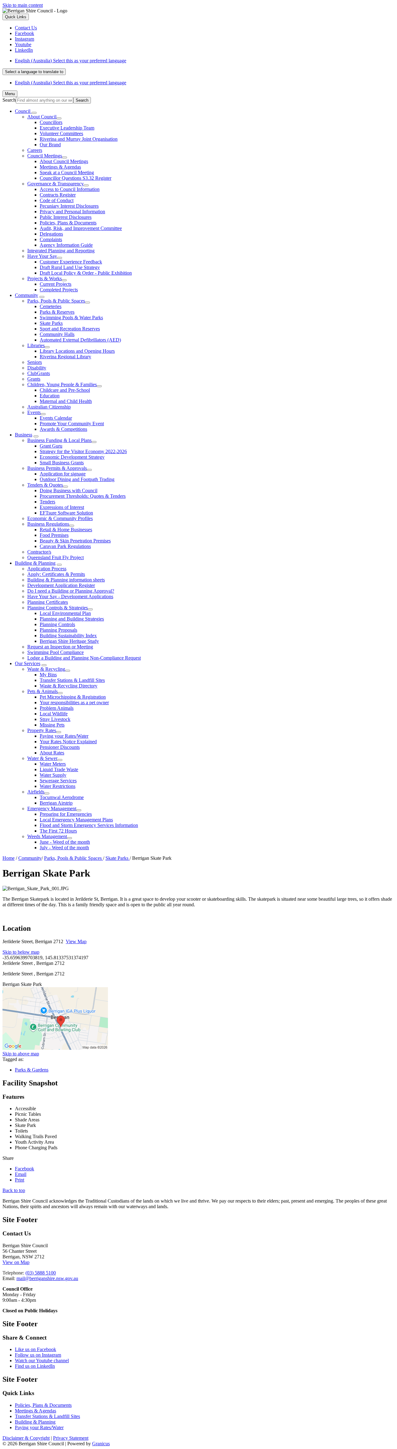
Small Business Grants (62, 462)
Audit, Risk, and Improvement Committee (81, 228)
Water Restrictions (57, 786)
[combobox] (34, 71)
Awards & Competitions (63, 429)
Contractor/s (39, 551)
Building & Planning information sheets (66, 579)
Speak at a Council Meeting (67, 172)
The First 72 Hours (58, 830)
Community (26, 295)
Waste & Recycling (46, 669)
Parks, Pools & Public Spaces (56, 300)
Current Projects (55, 284)
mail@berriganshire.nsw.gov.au (47, 1278)
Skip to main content (22, 5)
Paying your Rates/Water (64, 736)
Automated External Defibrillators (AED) (80, 339)
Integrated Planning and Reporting (61, 250)
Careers (34, 150)
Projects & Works (44, 278)
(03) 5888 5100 (40, 1272)
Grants (33, 379)
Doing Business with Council (68, 490)
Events (34, 412)
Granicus (101, 1443)
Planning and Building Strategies (72, 618)
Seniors (34, 362)
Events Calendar (56, 418)
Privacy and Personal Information (72, 211)
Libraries (36, 345)
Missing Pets (52, 724)
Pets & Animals (42, 691)
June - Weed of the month (65, 842)
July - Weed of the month (64, 847)
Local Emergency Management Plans (76, 819)
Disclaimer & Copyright (26, 1438)
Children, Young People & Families (62, 384)
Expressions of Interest (62, 507)
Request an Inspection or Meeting (60, 646)
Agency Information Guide (66, 245)
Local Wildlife (54, 713)
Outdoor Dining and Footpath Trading (77, 479)
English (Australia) (70, 60)
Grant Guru (51, 445)
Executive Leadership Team (67, 127)
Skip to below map (20, 952)
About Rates (52, 752)
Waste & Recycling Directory (68, 685)
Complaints (51, 239)
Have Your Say (42, 256)
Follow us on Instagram (38, 1355)
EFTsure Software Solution (66, 512)
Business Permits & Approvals (57, 468)
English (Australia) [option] (70, 82)
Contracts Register (58, 194)
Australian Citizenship (49, 406)
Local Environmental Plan (65, 613)
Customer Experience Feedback (71, 261)
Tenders (47, 501)
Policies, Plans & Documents (68, 222)
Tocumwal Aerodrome (62, 797)
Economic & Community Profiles (60, 518)
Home (8, 858)
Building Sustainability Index (68, 635)
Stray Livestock (55, 719)
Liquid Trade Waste (59, 769)
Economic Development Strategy (72, 457)
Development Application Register (61, 585)
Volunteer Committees (61, 133)
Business (23, 434)
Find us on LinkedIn (35, 1366)
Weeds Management (47, 836)
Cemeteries (50, 306)
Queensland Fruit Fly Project (55, 557)
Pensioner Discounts (60, 747)
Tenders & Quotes (45, 485)
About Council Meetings (64, 161)
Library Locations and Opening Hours (77, 351)
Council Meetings (44, 155)
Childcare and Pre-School (65, 390)
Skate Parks (51, 323)
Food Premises (54, 535)
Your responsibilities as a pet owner (74, 702)
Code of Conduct (57, 200)
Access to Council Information (70, 189)
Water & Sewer (42, 758)
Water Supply (53, 775)
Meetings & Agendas (60, 167)
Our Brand (50, 144)
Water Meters (53, 763)
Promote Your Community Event (72, 423)
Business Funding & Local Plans (59, 440)
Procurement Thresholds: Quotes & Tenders (83, 496)
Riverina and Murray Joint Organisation (79, 139)
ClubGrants (38, 373)
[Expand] (34, 113)
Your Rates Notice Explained (68, 741)
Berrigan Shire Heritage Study (69, 641)
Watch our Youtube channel (42, 1360)
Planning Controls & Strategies (57, 607)
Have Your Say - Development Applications (70, 596)
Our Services (27, 663)
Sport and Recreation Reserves (70, 328)
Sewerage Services (58, 780)
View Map (76, 941)
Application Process (46, 568)
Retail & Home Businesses (66, 529)
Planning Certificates (47, 602)
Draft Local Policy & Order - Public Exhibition (86, 273)
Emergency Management (51, 808)
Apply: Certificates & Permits (56, 574)
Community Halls (57, 334)
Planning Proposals (58, 630)
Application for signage (63, 473)
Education (50, 395)
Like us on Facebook (35, 1349)
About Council (41, 116)
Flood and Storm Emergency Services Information (89, 825)
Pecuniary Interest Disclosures (69, 206)
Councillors (51, 122)
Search (9, 100)
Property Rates (41, 730)
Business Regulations (48, 524)
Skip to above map (20, 1053)
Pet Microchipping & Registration (73, 697)
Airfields (35, 791)
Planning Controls (57, 624)
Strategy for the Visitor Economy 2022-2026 (83, 451)
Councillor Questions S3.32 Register (75, 178)
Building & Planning (35, 563)
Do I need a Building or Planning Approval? (70, 591)
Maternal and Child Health (66, 401)
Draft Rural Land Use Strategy (70, 267)
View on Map (15, 1262)
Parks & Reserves (57, 312)
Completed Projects (59, 289)
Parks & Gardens (31, 1069)
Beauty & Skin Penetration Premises (75, 540)
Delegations (51, 233)
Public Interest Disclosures (65, 217)
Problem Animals (57, 708)
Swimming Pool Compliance (55, 652)
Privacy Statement (70, 1438)
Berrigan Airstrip (56, 803)
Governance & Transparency (55, 183)
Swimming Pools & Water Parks (71, 317)
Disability (36, 367)
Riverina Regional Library (65, 356)
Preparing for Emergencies (66, 814)
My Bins (48, 674)
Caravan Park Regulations (65, 546)
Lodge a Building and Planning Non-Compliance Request (84, 657)
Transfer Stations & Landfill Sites (72, 680)
